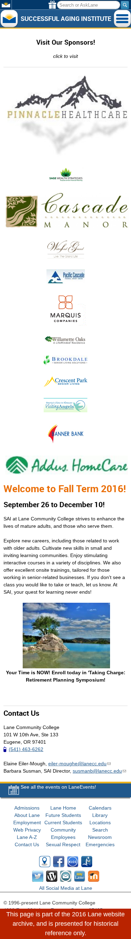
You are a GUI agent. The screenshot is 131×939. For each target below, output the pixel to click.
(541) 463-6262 (26, 749)
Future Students (63, 815)
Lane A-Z (27, 837)
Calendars (100, 808)
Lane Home (63, 808)
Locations (100, 822)
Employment (27, 822)
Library (100, 815)
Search (100, 830)
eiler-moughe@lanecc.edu (79, 763)
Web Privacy (27, 830)
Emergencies (100, 844)
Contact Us (27, 844)
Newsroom (100, 837)
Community (63, 830)
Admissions (26, 808)
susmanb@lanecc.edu (99, 771)
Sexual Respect (63, 844)
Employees (63, 837)
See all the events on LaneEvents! (58, 787)
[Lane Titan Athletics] (86, 862)
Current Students (63, 822)
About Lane (27, 815)
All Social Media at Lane (65, 888)
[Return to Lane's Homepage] (9, 19)
